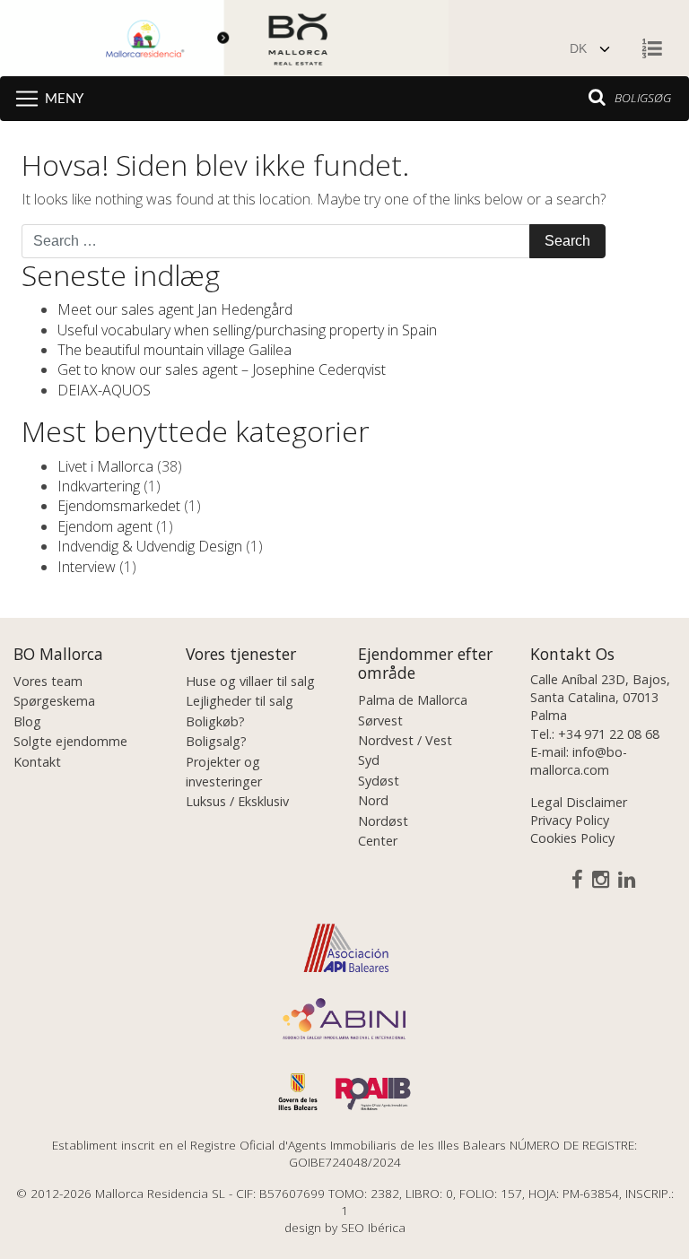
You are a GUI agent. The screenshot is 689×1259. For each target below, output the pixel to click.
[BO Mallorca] (224, 40)
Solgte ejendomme (70, 741)
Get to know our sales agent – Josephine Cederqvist (221, 369)
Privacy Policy (569, 820)
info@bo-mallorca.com (578, 760)
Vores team (48, 681)
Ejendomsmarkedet (118, 506)
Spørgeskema (54, 700)
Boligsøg (643, 97)
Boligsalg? (216, 741)
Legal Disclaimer (578, 802)
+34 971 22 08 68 (608, 733)
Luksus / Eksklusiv (237, 801)
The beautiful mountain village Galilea (174, 350)
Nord (373, 800)
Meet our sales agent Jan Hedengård (174, 309)
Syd (368, 759)
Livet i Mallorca (105, 466)
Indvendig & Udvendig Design (149, 546)
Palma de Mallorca (412, 699)
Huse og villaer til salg (250, 681)
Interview (86, 567)
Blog (27, 721)
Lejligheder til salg (239, 700)
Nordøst (383, 820)
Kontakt (37, 761)
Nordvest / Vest (405, 740)
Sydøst (378, 780)
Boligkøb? (215, 721)
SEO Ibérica (373, 1227)
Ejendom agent (105, 526)
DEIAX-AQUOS (104, 390)
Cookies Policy (572, 838)
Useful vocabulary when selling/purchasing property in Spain (247, 330)
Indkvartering (98, 486)
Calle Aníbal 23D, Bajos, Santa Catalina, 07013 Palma (600, 697)
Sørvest (380, 720)
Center (377, 840)
